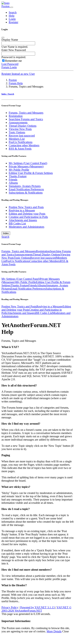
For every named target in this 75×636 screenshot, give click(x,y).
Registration (16, 116)
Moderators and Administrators (26, 226)
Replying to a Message (22, 210)
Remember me (13, 60)
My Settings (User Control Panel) (28, 163)
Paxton (5, 6)
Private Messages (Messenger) (26, 166)
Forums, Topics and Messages (26, 112)
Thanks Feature (18, 176)
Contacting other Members (24, 145)
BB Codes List (17, 223)
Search (5, 236)
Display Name (9, 39)
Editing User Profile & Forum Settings (31, 173)
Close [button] (65, 631)
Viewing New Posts (20, 129)
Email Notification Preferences (26, 189)
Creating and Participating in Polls (28, 216)
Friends (13, 179)
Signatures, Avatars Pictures (25, 186)
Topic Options (17, 132)
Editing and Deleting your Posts (27, 213)
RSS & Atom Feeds (20, 148)
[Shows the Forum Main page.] (5, 3)
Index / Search (7, 94)
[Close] (2, 37)
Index (6, 233)
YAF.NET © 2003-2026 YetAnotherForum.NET (36, 609)
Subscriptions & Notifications (26, 192)
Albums (13, 182)
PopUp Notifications (20, 142)
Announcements (18, 122)
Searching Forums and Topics (26, 119)
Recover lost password (22, 135)
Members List (17, 138)
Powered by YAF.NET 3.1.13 (37, 607)
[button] (13, 12)
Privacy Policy (9, 607)
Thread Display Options (22, 125)
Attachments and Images (23, 220)
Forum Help (16, 83)
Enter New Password (13, 50)
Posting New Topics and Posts (26, 207)
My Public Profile (19, 169)
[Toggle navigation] (11, 7)
